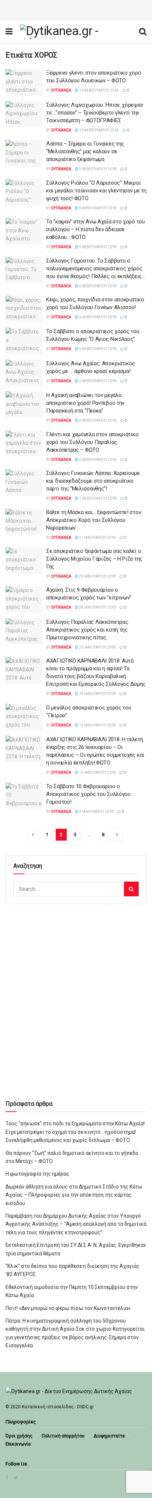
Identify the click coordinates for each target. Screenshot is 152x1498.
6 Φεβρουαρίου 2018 (97, 286)
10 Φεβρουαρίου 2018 (98, 90)
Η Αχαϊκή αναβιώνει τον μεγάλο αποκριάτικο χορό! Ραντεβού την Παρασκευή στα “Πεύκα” (85, 403)
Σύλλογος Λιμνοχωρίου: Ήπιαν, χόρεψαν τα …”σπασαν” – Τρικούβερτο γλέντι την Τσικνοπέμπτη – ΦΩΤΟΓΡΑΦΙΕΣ (94, 113)
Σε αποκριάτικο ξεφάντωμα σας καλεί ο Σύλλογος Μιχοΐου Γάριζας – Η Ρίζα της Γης (94, 559)
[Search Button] (131, 889)
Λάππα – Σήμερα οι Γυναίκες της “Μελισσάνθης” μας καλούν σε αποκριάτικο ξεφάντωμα (85, 151)
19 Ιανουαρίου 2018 (97, 694)
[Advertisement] (76, 9)
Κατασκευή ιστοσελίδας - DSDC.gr (58, 1406)
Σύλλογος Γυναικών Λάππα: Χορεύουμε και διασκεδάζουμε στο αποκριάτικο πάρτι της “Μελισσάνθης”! (93, 481)
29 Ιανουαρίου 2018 (97, 576)
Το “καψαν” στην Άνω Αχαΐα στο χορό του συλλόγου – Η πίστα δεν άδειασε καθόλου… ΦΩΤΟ (95, 229)
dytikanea (61, 90)
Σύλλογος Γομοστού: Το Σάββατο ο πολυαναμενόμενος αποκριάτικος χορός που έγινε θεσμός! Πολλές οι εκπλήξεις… (95, 268)
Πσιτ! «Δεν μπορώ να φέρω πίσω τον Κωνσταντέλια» (68, 1308)
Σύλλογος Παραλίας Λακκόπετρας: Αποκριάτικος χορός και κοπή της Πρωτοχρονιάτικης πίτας (87, 630)
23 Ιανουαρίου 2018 (97, 647)
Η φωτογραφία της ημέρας (37, 1174)
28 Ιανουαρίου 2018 (97, 607)
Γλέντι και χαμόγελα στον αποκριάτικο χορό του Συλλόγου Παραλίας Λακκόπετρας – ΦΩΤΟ (92, 442)
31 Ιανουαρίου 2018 (97, 538)
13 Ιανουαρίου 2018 (97, 725)
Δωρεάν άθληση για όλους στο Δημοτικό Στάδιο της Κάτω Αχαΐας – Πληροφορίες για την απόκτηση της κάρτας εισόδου (74, 1195)
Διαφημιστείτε (109, 1436)
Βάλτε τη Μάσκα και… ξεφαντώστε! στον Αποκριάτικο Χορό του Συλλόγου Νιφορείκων (93, 520)
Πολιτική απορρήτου (63, 1436)
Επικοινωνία (18, 1444)
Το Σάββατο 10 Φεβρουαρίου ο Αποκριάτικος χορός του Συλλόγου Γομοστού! (88, 794)
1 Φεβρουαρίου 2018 (97, 498)
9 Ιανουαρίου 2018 (96, 812)
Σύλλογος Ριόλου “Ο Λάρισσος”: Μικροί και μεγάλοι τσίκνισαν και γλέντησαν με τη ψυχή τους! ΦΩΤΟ (96, 190)
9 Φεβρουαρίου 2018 (97, 169)
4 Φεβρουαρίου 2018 (97, 381)
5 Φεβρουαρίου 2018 (97, 349)
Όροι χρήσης (19, 1436)
